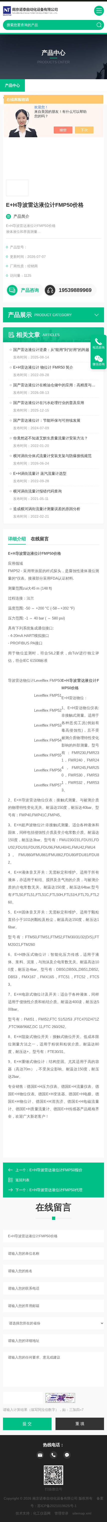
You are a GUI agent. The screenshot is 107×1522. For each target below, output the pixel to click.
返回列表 (22, 1180)
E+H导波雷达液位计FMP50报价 (55, 1170)
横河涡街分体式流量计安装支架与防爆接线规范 (52, 456)
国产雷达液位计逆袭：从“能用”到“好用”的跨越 (51, 349)
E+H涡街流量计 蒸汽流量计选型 (39, 473)
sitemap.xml (81, 1513)
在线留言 (40, 538)
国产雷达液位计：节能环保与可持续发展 (46, 420)
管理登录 (61, 1513)
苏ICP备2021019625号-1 (57, 1506)
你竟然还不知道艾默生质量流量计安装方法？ (50, 438)
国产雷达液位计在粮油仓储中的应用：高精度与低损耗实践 (56, 385)
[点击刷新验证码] (60, 1398)
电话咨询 (99, 347)
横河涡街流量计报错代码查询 (37, 491)
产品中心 (12, 85)
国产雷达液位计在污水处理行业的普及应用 (48, 403)
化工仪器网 (42, 1513)
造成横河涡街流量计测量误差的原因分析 (46, 509)
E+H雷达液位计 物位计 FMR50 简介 (43, 367)
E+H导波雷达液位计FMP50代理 (55, 1190)
